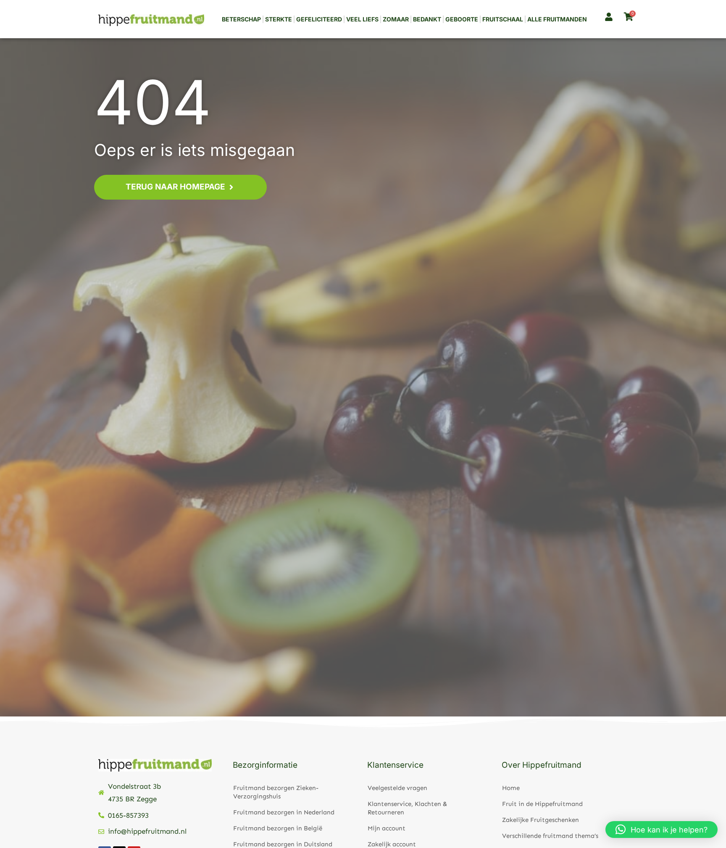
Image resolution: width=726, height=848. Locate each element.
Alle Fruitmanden (557, 19)
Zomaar (396, 19)
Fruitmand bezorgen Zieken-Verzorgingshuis (275, 792)
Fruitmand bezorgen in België (277, 828)
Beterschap (241, 19)
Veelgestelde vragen (397, 788)
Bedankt (427, 19)
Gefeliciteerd (319, 19)
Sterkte (278, 19)
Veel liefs (362, 19)
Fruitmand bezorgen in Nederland (283, 812)
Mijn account (386, 828)
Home (511, 788)
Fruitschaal (502, 19)
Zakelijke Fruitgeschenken (540, 820)
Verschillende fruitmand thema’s (550, 836)
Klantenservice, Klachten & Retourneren (407, 808)
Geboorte (461, 19)
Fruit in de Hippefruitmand (542, 804)
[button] (661, 829)
